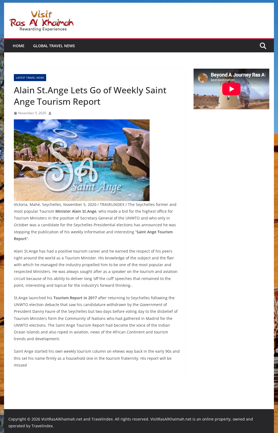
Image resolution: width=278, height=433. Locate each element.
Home (18, 45)
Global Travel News (54, 45)
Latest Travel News (30, 77)
